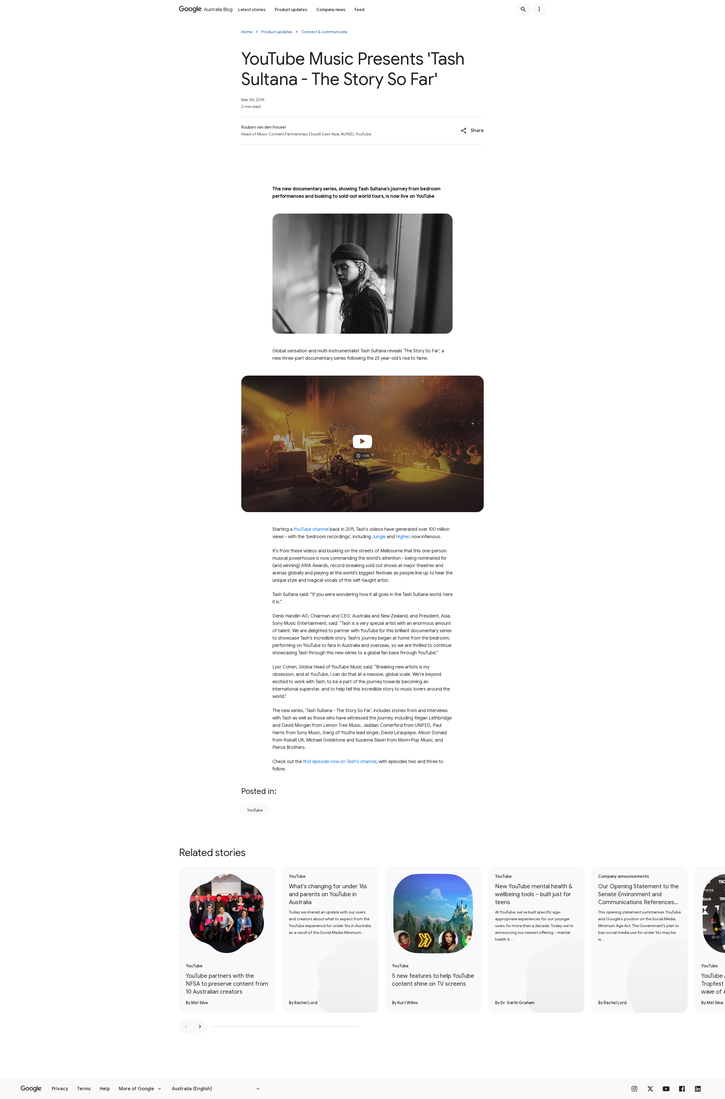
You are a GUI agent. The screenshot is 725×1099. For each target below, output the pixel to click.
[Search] (523, 9)
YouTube (255, 810)
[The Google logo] (31, 1088)
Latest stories (252, 9)
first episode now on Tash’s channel (339, 761)
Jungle (379, 537)
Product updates (291, 9)
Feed (359, 9)
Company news (331, 9)
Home (246, 31)
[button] (472, 130)
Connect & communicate (324, 31)
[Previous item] (186, 1026)
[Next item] (200, 1026)
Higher (402, 537)
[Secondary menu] (539, 9)
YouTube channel (311, 529)
